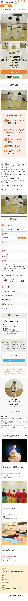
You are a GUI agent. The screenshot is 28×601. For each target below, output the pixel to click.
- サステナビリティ (6, 577)
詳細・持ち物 (16, 371)
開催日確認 (21, 238)
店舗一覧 (7, 9)
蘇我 (11, 9)
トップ (1, 9)
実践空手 (4, 308)
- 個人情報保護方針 (6, 582)
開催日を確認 (14, 72)
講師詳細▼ (14, 67)
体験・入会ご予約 (14, 360)
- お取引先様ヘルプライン (7, 579)
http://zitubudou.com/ (7, 191)
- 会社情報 (3, 575)
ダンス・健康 (17, 9)
